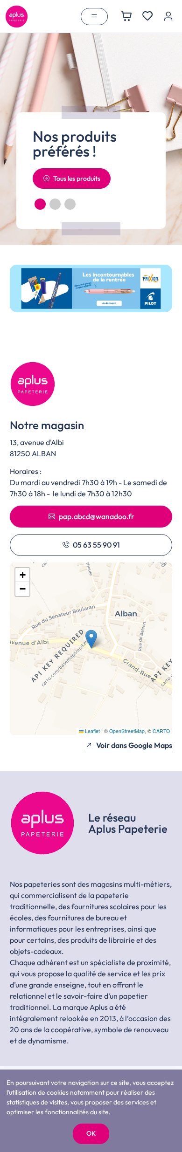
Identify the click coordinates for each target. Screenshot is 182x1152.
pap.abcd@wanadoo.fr (96, 516)
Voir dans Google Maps (134, 745)
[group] (91, 288)
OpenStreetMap (127, 730)
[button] (40, 204)
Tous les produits (76, 178)
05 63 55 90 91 (96, 544)
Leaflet (92, 730)
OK (91, 1133)
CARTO (161, 730)
